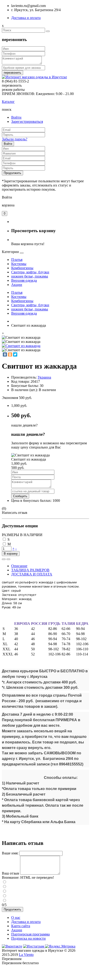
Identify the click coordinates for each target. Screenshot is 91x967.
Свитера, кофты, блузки (30, 272)
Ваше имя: (10, 853)
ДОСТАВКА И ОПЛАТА (31, 574)
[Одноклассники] (10, 354)
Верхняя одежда (24, 280)
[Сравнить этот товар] (8, 559)
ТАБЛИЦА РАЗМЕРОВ (30, 570)
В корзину (11, 553)
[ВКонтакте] (5, 354)
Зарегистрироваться (27, 121)
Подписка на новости (28, 938)
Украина (44, 377)
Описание (19, 566)
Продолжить (12, 173)
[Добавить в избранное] (4, 559)
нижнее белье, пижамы (29, 276)
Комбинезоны (22, 268)
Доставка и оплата (26, 18)
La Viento (26, 955)
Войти (16, 117)
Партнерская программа (30, 934)
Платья (16, 260)
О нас (15, 918)
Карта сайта (20, 926)
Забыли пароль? (14, 139)
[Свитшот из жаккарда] (21, 346)
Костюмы (18, 264)
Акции (16, 930)
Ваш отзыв (10, 873)
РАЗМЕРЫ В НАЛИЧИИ (22, 535)
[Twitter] (15, 354)
